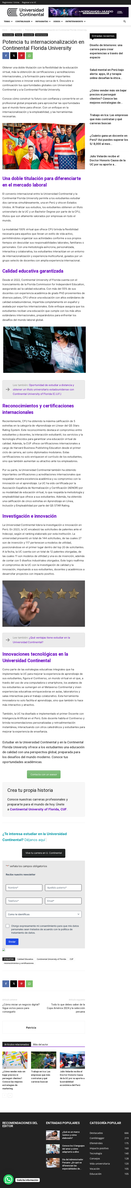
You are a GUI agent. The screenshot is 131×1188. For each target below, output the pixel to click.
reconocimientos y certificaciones (19, 963)
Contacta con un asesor (44, 774)
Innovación (28, 35)
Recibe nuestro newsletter (20, 874)
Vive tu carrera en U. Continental (44, 852)
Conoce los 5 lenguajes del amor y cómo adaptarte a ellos (73, 1149)
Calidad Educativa (25, 959)
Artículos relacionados (16, 1044)
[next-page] (10, 1095)
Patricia (31, 1027)
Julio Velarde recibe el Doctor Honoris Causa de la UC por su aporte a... (108, 160)
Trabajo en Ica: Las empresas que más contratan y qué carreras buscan (109, 119)
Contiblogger (22, 21)
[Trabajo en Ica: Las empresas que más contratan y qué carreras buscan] (43, 1060)
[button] (124, 21)
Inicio (4, 29)
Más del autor (40, 1044)
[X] (13, 55)
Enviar (12, 941)
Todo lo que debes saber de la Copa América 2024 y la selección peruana (66, 1008)
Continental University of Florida (51, 959)
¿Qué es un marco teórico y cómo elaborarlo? (71, 1135)
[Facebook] (5, 55)
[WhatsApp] (29, 55)
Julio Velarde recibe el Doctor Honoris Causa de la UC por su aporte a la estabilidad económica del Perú (72, 1078)
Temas (7, 21)
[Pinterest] (21, 55)
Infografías (41, 21)
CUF (71, 959)
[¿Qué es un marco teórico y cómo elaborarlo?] (53, 1135)
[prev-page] (4, 1095)
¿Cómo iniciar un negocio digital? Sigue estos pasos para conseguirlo (21, 1008)
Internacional (41, 35)
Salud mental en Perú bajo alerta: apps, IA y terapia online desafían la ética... (107, 74)
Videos (56, 21)
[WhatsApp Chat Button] (8, 1179)
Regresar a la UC (29, 2)
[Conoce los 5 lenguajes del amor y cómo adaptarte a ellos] (53, 1149)
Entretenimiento (74, 21)
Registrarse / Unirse (10, 2)
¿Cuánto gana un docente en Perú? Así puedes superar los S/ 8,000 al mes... (109, 140)
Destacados (16, 29)
